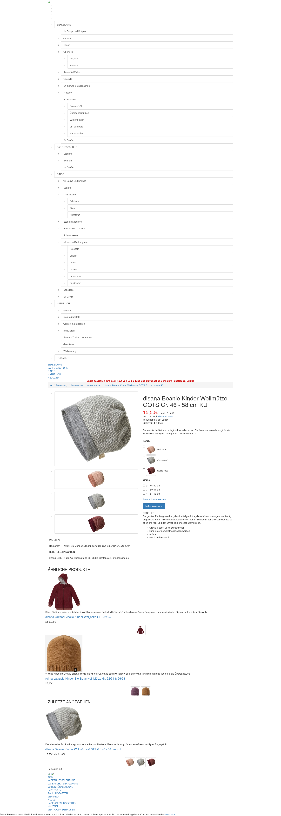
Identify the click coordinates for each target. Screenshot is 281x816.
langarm (74, 58)
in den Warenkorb (154, 506)
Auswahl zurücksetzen (154, 499)
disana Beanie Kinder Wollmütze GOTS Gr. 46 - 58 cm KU (134, 385)
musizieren (75, 283)
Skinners (67, 160)
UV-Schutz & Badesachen (76, 85)
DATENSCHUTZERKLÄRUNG (63, 783)
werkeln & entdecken (74, 323)
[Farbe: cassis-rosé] (151, 761)
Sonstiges (68, 289)
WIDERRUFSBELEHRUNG (61, 780)
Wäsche (67, 92)
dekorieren (68, 344)
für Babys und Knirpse (74, 31)
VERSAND (53, 796)
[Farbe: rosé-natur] (130, 761)
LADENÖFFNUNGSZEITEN (62, 803)
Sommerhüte (76, 106)
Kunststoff (75, 214)
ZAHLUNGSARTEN (58, 793)
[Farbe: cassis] (141, 629)
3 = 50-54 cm (153, 489)
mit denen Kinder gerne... (76, 242)
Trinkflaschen (70, 194)
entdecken (75, 276)
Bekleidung (61, 385)
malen (73, 262)
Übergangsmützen (79, 112)
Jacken (67, 38)
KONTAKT (53, 806)
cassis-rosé (162, 470)
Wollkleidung (69, 351)
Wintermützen (77, 119)
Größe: (147, 479)
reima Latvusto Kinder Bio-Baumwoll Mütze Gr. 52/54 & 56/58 (85, 678)
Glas (72, 208)
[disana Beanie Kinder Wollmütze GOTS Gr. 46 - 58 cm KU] (96, 428)
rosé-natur (161, 449)
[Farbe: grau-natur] (141, 761)
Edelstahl (74, 201)
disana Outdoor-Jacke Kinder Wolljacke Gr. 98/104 (78, 617)
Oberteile (68, 51)
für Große (68, 140)
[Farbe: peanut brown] (146, 691)
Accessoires (69, 99)
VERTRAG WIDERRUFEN (61, 809)
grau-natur (161, 459)
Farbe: (146, 440)
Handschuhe (76, 133)
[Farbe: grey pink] (135, 691)
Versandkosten (165, 416)
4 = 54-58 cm (153, 493)
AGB (50, 777)
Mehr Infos (169, 814)
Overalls (67, 78)
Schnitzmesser (71, 235)
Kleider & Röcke (71, 72)
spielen (73, 255)
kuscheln (74, 248)
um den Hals (76, 126)
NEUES (51, 799)
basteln (73, 269)
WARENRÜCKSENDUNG (60, 786)
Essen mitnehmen (72, 221)
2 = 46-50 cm (153, 485)
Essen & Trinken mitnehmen (77, 337)
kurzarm (74, 65)
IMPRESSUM (54, 790)
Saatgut (67, 187)
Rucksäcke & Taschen (74, 228)
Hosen (66, 44)
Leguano (68, 153)
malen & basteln (71, 316)
